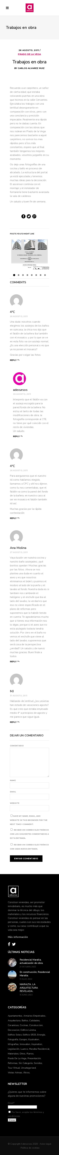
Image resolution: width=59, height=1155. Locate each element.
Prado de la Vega (29, 54)
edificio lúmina (28, 1030)
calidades (34, 1020)
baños (25, 1020)
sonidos (38, 1063)
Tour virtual (14, 1067)
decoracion (14, 1030)
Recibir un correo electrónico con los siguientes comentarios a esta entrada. (29, 834)
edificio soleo (15, 1034)
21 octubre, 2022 (28, 967)
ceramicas (13, 1025)
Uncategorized (28, 1067)
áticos (26, 1072)
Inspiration (36, 1044)
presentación (34, 1058)
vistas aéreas (15, 1072)
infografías (13, 1044)
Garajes (23, 1039)
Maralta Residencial (39, 1048)
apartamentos (15, 1015)
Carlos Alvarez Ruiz (31, 68)
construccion (36, 1025)
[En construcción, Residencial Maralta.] (12, 974)
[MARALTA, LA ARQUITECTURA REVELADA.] (12, 987)
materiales (13, 1053)
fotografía (13, 1039)
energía (41, 1034)
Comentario (17, 746)
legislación (13, 1048)
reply (13, 360)
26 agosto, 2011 (29, 50)
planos (30, 1053)
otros (22, 1053)
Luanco (24, 1048)
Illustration (33, 1039)
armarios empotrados (34, 1015)
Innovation (25, 1044)
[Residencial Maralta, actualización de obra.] (12, 962)
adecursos (20, 390)
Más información (18, 937)
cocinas (24, 1025)
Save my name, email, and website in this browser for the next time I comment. (28, 820)
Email (13, 792)
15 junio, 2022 (26, 995)
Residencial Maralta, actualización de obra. (31, 961)
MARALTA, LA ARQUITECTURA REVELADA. (29, 988)
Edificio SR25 (29, 1034)
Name (13, 780)
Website (14, 803)
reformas (13, 1063)
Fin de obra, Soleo (29, 254)
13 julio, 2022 (26, 979)
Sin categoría (26, 1063)
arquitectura (14, 1020)
